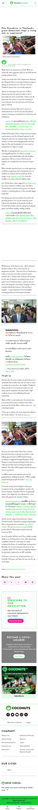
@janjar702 (9, 121)
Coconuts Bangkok (9, 65)
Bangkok (9, 569)
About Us (5, 735)
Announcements (8, 742)
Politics (22, 569)
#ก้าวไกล (28, 124)
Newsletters (25, 746)
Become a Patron (14, 722)
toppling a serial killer (18, 176)
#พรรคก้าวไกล (18, 124)
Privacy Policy (26, 802)
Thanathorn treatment (28, 151)
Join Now (19, 656)
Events (23, 739)
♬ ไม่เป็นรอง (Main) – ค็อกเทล (24, 514)
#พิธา (28, 121)
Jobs (22, 742)
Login (35, 3)
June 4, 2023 (9, 371)
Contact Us (6, 746)
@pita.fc (8, 213)
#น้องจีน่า (9, 514)
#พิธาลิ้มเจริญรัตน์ (23, 215)
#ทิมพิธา (8, 218)
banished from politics (20, 527)
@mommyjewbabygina (13, 501)
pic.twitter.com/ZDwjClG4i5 (15, 364)
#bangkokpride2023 (17, 356)
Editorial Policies (27, 735)
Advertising (6, 739)
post (28, 415)
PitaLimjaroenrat (30, 183)
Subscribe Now (15, 621)
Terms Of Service (13, 802)
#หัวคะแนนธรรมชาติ (13, 512)
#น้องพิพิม (12, 126)
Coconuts (21, 3)
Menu (3, 3)
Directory (5, 749)
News (16, 569)
